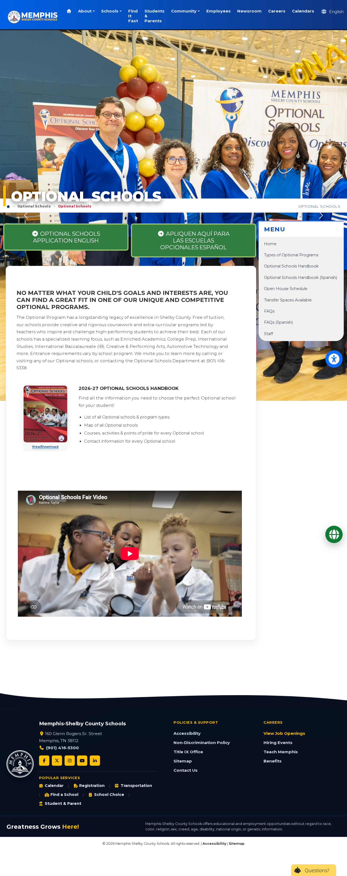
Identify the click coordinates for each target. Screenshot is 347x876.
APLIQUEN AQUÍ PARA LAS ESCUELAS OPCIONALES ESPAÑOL (195, 240)
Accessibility (187, 733)
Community (184, 11)
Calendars (303, 11)
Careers (276, 11)
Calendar (54, 785)
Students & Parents (154, 16)
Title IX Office (188, 751)
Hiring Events (278, 742)
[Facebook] (44, 760)
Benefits (273, 761)
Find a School (64, 794)
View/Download (45, 447)
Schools (109, 11)
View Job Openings (284, 733)
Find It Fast (133, 16)
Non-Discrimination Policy (202, 742)
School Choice (109, 794)
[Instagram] (70, 760)
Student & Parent (63, 803)
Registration (92, 785)
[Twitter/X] (57, 760)
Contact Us (186, 770)
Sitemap (183, 761)
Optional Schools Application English (66, 237)
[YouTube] (82, 760)
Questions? (317, 870)
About (85, 11)
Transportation (136, 785)
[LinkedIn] (95, 760)
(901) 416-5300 (62, 747)
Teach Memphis (281, 751)
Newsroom (249, 11)
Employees (218, 11)
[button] (26, 215)
